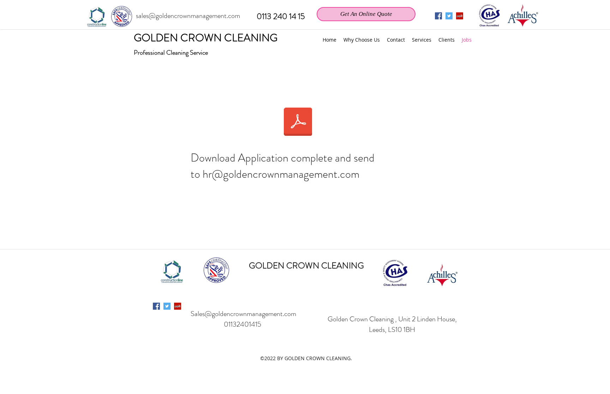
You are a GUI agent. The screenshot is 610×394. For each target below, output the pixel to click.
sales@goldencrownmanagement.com (188, 16)
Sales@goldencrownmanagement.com (243, 314)
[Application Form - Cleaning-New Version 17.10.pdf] (298, 122)
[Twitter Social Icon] (449, 15)
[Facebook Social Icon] (156, 306)
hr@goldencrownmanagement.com (281, 174)
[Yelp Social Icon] (459, 15)
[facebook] (438, 15)
